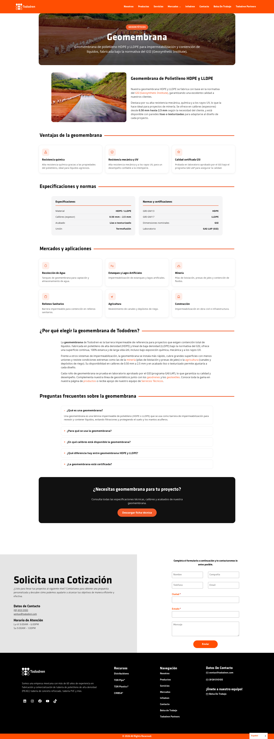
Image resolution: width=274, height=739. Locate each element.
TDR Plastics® (121, 686)
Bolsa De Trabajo (217, 694)
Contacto (204, 6)
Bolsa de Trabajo (222, 6)
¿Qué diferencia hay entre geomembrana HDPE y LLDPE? (102, 453)
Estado (176, 609)
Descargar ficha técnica (137, 512)
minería (131, 359)
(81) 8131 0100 (21, 610)
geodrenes (153, 377)
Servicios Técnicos (152, 381)
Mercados (165, 692)
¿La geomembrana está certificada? (89, 464)
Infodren (190, 6)
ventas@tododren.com (25, 614)
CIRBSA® (118, 693)
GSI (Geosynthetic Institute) (151, 93)
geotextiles (173, 377)
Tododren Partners (246, 6)
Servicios (158, 6)
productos (89, 381)
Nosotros (129, 6)
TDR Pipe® (119, 680)
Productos (143, 6)
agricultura (192, 359)
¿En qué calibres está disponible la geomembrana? (99, 442)
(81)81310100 (216, 680)
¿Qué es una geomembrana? (85, 410)
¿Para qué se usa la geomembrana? (89, 431)
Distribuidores (121, 673)
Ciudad (176, 594)
